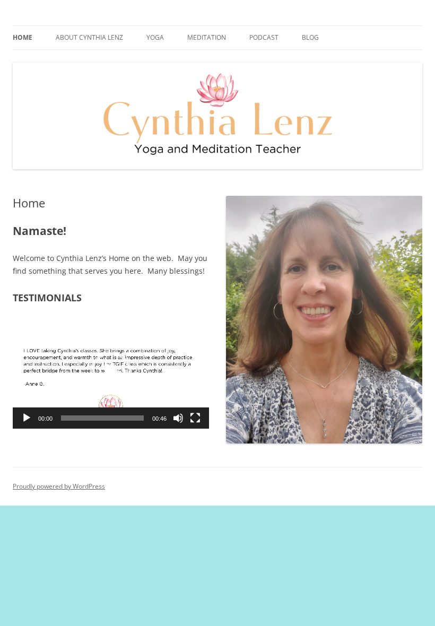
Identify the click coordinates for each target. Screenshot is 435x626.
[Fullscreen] (195, 418)
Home (22, 37)
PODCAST (264, 37)
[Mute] (178, 418)
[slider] (102, 418)
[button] (111, 373)
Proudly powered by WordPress (59, 486)
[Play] (26, 418)
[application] (111, 373)
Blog (310, 37)
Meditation (206, 37)
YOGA (155, 37)
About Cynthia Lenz (89, 37)
